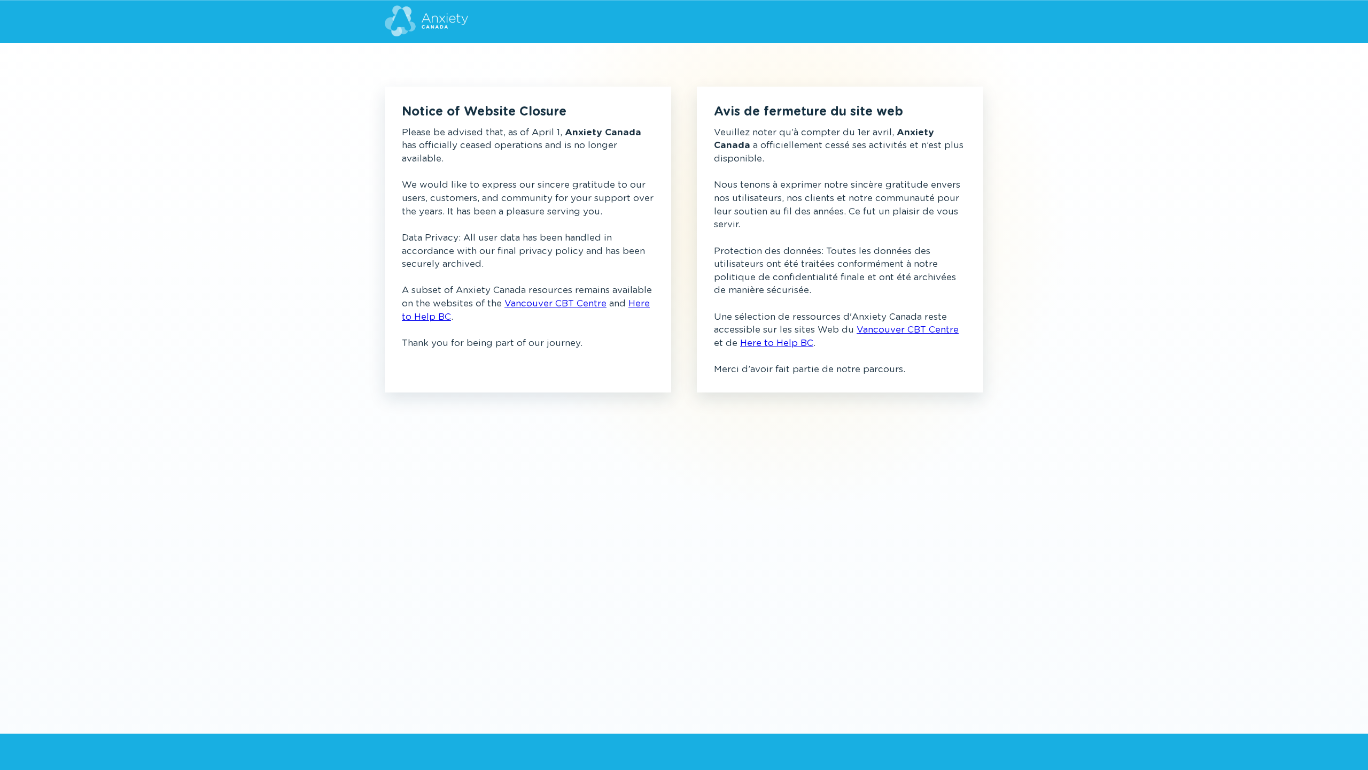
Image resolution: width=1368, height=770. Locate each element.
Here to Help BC (776, 343)
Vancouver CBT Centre (555, 303)
